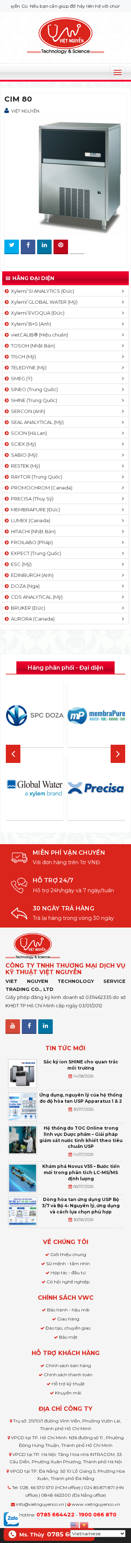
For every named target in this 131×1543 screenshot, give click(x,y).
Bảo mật (68, 1337)
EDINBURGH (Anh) (31, 575)
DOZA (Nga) (24, 586)
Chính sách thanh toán (68, 1374)
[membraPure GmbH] (96, 715)
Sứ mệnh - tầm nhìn (68, 1263)
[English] (75, 1524)
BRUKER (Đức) (27, 608)
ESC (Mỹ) (20, 564)
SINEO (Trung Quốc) (33, 389)
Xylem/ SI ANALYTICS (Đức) (41, 291)
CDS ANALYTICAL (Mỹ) (36, 597)
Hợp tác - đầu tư (68, 1272)
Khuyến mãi (68, 1393)
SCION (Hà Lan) (28, 433)
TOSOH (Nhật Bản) (32, 346)
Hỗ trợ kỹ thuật (68, 1383)
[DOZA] (35, 715)
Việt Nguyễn (25, 111)
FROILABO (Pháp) (31, 542)
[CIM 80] (65, 175)
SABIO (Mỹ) (23, 455)
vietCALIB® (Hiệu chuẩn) (38, 335)
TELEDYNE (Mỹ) (28, 367)
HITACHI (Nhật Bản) (32, 531)
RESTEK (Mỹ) (24, 466)
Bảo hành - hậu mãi (68, 1309)
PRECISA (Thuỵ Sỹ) (31, 498)
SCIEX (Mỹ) (22, 444)
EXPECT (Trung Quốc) (35, 553)
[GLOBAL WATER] (35, 788)
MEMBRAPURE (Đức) (34, 509)
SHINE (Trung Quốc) (33, 400)
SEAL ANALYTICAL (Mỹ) (36, 422)
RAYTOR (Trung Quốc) (35, 477)
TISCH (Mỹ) (22, 356)
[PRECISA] (96, 788)
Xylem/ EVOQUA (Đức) (36, 313)
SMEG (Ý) (20, 378)
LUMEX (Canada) (29, 520)
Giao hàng (68, 1319)
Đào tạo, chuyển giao (68, 1328)
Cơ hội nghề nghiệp (68, 1281)
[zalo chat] (11, 1519)
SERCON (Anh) (27, 411)
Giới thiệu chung (68, 1254)
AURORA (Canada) (32, 619)
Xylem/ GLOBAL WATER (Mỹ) (43, 302)
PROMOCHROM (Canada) (40, 488)
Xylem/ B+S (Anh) (30, 324)
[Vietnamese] (84, 1524)
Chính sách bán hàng (68, 1365)
